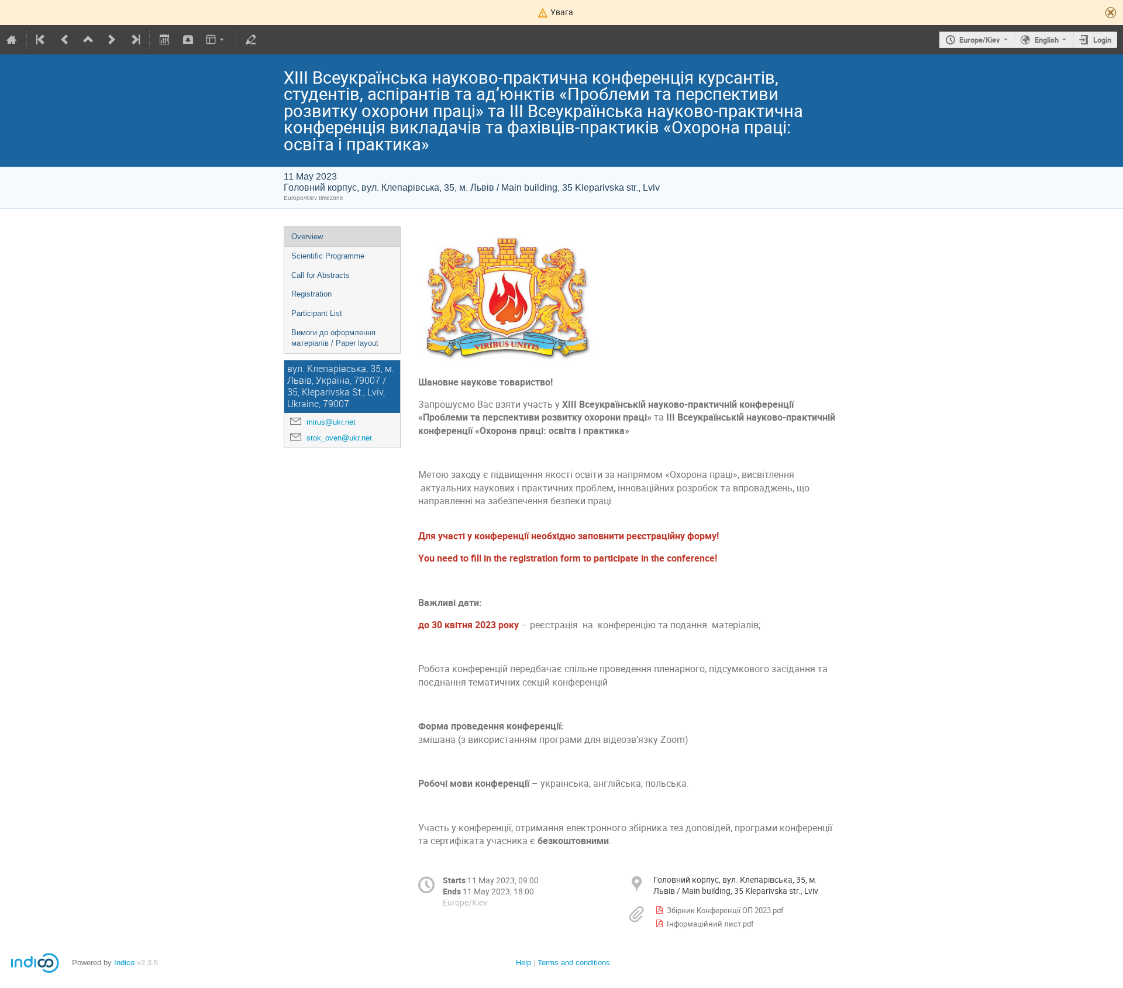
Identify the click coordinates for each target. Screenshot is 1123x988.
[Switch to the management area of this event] (251, 39)
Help (523, 963)
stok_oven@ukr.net (339, 438)
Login (1102, 40)
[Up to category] (88, 39)
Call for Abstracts (320, 275)
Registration (311, 294)
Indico (124, 963)
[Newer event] (111, 39)
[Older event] (65, 39)
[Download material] (187, 39)
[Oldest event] (41, 39)
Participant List (316, 313)
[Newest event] (134, 39)
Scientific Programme (327, 256)
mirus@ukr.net (331, 422)
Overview (307, 236)
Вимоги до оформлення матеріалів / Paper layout (334, 338)
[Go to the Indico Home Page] (11, 39)
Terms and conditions (574, 963)
